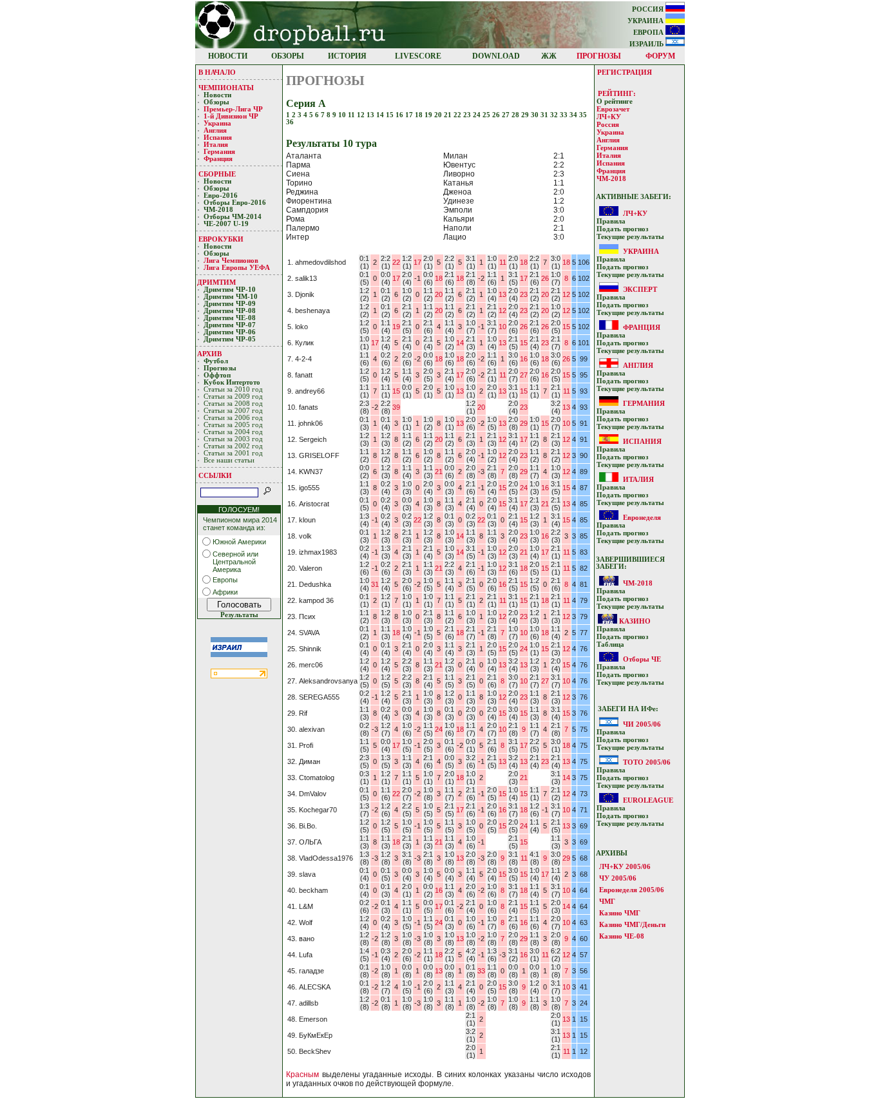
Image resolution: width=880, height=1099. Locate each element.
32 (555, 115)
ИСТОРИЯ (347, 56)
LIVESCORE (418, 56)
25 (487, 115)
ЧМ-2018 (218, 209)
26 (497, 115)
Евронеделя (642, 517)
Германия (219, 151)
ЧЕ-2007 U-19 (226, 223)
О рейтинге (615, 101)
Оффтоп (217, 375)
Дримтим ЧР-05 (230, 339)
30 (535, 115)
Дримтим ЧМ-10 (231, 296)
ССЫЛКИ (215, 475)
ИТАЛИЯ (638, 479)
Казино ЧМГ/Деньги (632, 924)
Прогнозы (220, 368)
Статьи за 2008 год (233, 403)
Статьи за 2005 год (233, 424)
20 (439, 115)
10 (343, 115)
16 (400, 115)
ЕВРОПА (649, 32)
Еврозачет (613, 109)
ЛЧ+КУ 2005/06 (625, 866)
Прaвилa (611, 221)
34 (574, 115)
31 (545, 115)
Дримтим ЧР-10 (230, 289)
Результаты (239, 614)
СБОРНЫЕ (217, 174)
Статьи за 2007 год (233, 410)
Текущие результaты (630, 236)
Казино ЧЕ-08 (621, 936)
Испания (218, 137)
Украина (217, 123)
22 (458, 115)
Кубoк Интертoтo (233, 382)
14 (381, 115)
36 (290, 122)
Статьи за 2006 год (233, 417)
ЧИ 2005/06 (642, 724)
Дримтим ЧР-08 (230, 310)
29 (526, 115)
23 (468, 115)
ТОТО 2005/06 (647, 762)
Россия (608, 124)
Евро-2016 (221, 195)
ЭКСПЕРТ (640, 289)
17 (410, 115)
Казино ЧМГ (619, 913)
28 (516, 115)
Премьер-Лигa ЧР (234, 109)
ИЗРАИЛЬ (647, 44)
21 (449, 115)
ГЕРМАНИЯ (644, 403)
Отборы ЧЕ (642, 659)
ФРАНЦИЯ (641, 327)
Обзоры (216, 102)
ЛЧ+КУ (609, 116)
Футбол (216, 361)
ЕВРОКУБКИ (221, 239)
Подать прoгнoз (622, 229)
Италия (216, 144)
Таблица (610, 644)
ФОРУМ (660, 56)
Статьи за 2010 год (233, 389)
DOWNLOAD (496, 56)
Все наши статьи (229, 460)
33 (564, 115)
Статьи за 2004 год (233, 431)
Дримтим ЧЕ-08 (230, 317)
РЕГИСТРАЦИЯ (624, 72)
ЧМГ (607, 901)
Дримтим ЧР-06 (230, 332)
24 (478, 115)
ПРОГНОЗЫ (599, 56)
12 (362, 115)
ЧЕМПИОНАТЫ (226, 87)
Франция (218, 158)
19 (429, 115)
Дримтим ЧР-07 (230, 325)
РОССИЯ (648, 9)
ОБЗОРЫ (287, 56)
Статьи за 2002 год (233, 446)
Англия (215, 130)
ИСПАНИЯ (642, 441)
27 (507, 115)
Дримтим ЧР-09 (230, 303)
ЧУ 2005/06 (617, 878)
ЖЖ (549, 56)
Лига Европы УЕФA (238, 267)
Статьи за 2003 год (233, 439)
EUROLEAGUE (648, 800)
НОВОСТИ (227, 56)
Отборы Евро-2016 (235, 202)
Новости (217, 95)
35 (583, 115)
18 (420, 115)
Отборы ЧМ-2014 (233, 216)
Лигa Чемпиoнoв (232, 260)
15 (391, 115)
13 (371, 115)
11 (352, 115)
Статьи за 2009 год (233, 396)
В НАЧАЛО (217, 72)
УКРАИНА (646, 20)
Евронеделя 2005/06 (631, 890)
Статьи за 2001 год (233, 453)
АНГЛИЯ (638, 365)
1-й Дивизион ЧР (232, 116)
